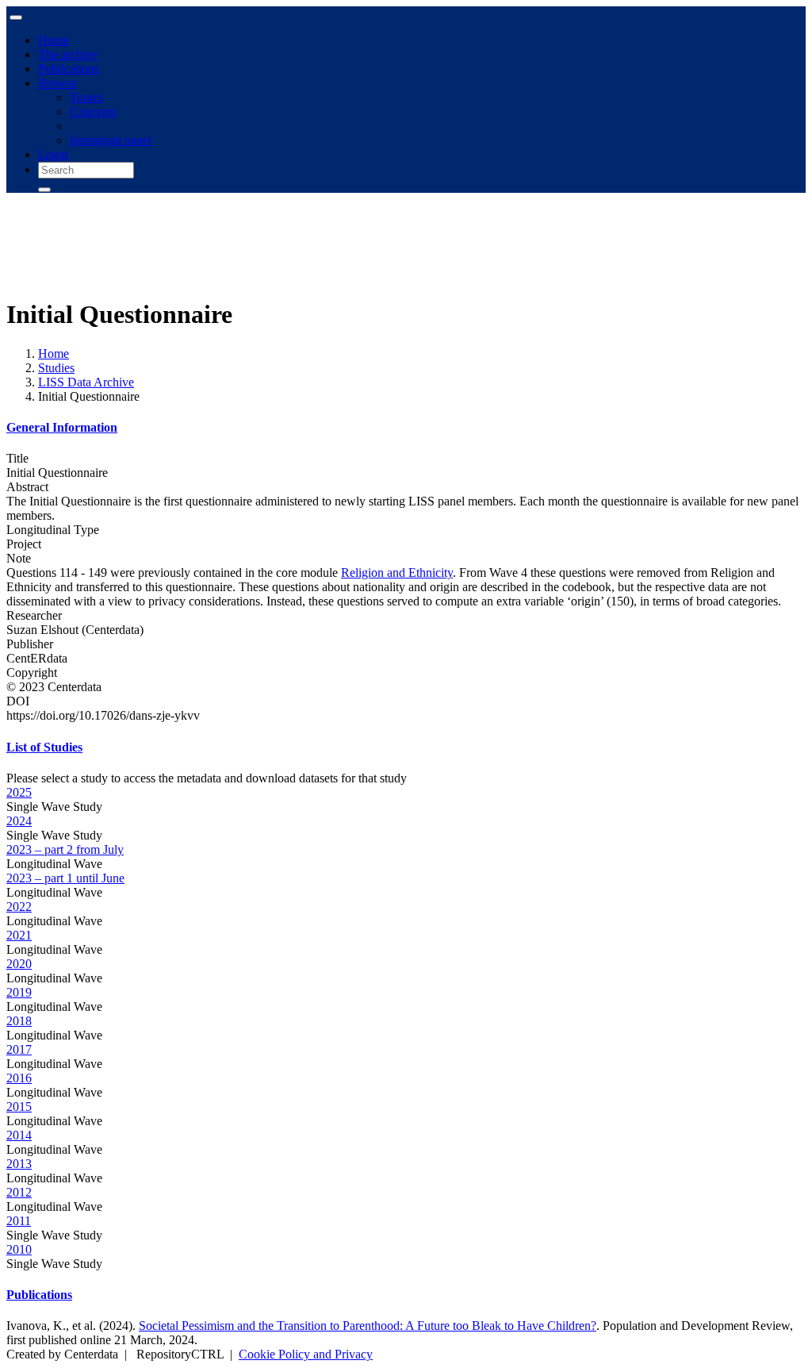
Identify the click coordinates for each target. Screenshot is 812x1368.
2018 (19, 1021)
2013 (19, 1163)
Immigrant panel (110, 140)
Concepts (93, 111)
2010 (19, 1249)
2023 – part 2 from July (65, 849)
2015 (19, 1106)
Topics (86, 97)
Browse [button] (57, 83)
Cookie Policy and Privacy (306, 1354)
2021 (19, 935)
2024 (19, 821)
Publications (68, 68)
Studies (56, 368)
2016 (19, 1078)
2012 (19, 1192)
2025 (19, 792)
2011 (18, 1221)
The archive (68, 54)
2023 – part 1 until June (65, 878)
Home (53, 40)
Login (53, 154)
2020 (19, 963)
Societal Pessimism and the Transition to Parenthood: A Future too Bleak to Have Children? (367, 1325)
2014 (19, 1135)
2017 (19, 1049)
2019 (19, 992)
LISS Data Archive (86, 382)
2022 (19, 906)
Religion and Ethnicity (397, 572)
